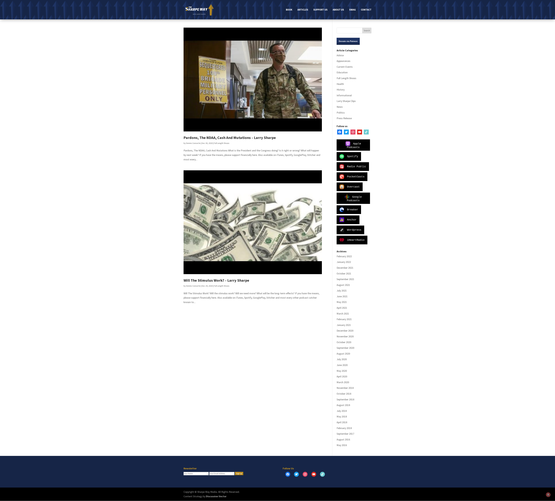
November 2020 (345, 336)
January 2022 (344, 262)
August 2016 (343, 439)
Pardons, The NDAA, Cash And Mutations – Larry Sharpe (230, 137)
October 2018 (344, 393)
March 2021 (343, 313)
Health (340, 84)
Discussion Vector (216, 496)
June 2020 (342, 365)
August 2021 (343, 285)
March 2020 (343, 382)
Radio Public (356, 166)
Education (342, 72)
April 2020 (342, 376)
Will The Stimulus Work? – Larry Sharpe (216, 280)
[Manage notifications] (548, 494)
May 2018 (342, 416)
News (340, 106)
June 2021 (342, 296)
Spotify (352, 156)
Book (289, 10)
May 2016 (342, 445)
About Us (338, 10)
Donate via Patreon (348, 41)
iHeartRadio (356, 239)
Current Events (345, 66)
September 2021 (345, 279)
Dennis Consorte (193, 143)
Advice (340, 55)
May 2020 (342, 370)
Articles (302, 10)
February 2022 (344, 256)
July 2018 (342, 411)
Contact (366, 10)
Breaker (352, 209)
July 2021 (342, 290)
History (341, 89)
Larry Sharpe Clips (346, 101)
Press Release (344, 118)
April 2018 (342, 422)
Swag (352, 10)
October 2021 (344, 273)
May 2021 (342, 302)
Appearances (343, 61)
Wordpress (354, 229)
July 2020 (342, 359)
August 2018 (343, 405)
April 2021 (342, 307)
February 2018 (344, 428)
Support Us (320, 10)
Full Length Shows (221, 143)
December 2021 (345, 267)
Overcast (353, 186)
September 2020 (345, 347)
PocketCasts (356, 176)
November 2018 (345, 388)
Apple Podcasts (354, 145)
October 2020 (344, 342)
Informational (344, 95)
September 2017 (345, 433)
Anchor (352, 219)
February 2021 (344, 319)
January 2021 (344, 325)
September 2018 (345, 399)
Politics (341, 112)
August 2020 (343, 353)
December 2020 (345, 330)
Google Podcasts (354, 198)
